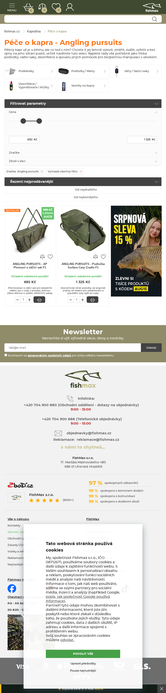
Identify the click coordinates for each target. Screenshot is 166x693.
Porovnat (44, 10)
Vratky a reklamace (21, 551)
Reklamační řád (19, 558)
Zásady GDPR (17, 545)
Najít (154, 19)
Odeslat (151, 347)
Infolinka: (86, 398)
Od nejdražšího (86, 189)
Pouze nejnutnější (83, 670)
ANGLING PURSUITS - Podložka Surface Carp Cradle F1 (83, 265)
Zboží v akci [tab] (17, 161)
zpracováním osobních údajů (49, 355)
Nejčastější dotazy (21, 564)
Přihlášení (69, 7)
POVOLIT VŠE (83, 654)
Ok (161, 688)
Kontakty (14, 525)
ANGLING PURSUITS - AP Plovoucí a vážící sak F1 (30, 265)
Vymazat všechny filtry (63, 171)
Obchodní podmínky (22, 538)
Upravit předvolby (83, 663)
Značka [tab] (14, 152)
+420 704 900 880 (40, 405)
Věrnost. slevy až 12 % (22, 532)
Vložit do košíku (39, 299)
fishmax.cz (152, 7)
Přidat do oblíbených (50, 256)
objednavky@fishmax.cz (89, 433)
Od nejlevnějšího (86, 197)
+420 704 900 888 (58, 419)
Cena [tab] (12, 112)
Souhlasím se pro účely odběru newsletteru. (60, 355)
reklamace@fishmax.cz (98, 439)
